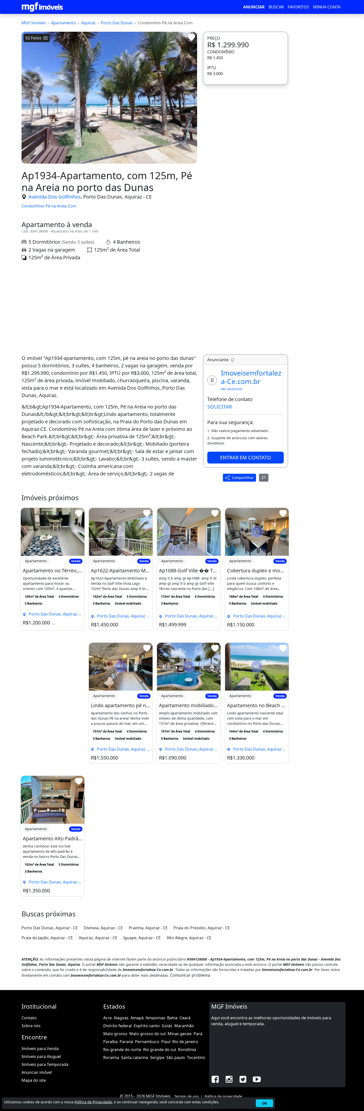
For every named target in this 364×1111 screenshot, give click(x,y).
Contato (29, 1018)
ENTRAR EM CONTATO (245, 457)
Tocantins (196, 1057)
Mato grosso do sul (147, 1033)
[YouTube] (257, 1079)
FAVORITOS (298, 7)
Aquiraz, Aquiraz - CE (98, 937)
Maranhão (184, 1025)
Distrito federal (117, 1025)
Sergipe (157, 1057)
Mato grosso (115, 1033)
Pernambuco (147, 1041)
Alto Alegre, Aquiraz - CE (189, 937)
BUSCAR (276, 7)
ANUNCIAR (254, 7)
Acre (107, 1018)
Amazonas (155, 1018)
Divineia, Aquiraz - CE (103, 928)
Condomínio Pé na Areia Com (49, 206)
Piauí (165, 1041)
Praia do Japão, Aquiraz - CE (47, 937)
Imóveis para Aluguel (41, 1056)
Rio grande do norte (122, 1049)
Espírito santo (147, 1025)
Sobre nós (31, 1025)
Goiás (167, 1025)
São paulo (175, 1057)
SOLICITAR (219, 406)
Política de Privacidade (93, 1102)
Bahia (172, 1018)
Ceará (185, 1018)
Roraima (111, 1057)
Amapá (137, 1018)
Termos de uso (186, 1096)
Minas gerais (180, 1033)
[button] (35, 104)
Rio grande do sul (159, 1049)
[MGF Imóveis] (42, 7)
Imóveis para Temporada (45, 1064)
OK (264, 1103)
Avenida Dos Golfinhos (54, 196)
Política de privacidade (223, 1096)
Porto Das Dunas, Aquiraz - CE (117, 196)
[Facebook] (215, 1079)
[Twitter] (243, 1079)
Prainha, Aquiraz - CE (148, 928)
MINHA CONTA (326, 7)
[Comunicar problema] (263, 478)
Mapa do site (34, 1080)
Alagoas (121, 1018)
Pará (198, 1033)
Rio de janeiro (185, 1041)
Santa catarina (134, 1057)
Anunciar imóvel (37, 1072)
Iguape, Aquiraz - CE (142, 937)
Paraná (126, 1041)
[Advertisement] (109, 308)
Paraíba (110, 1041)
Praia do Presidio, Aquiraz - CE (202, 928)
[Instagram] (229, 1079)
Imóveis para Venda (40, 1048)
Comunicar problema (190, 975)
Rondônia (187, 1049)
